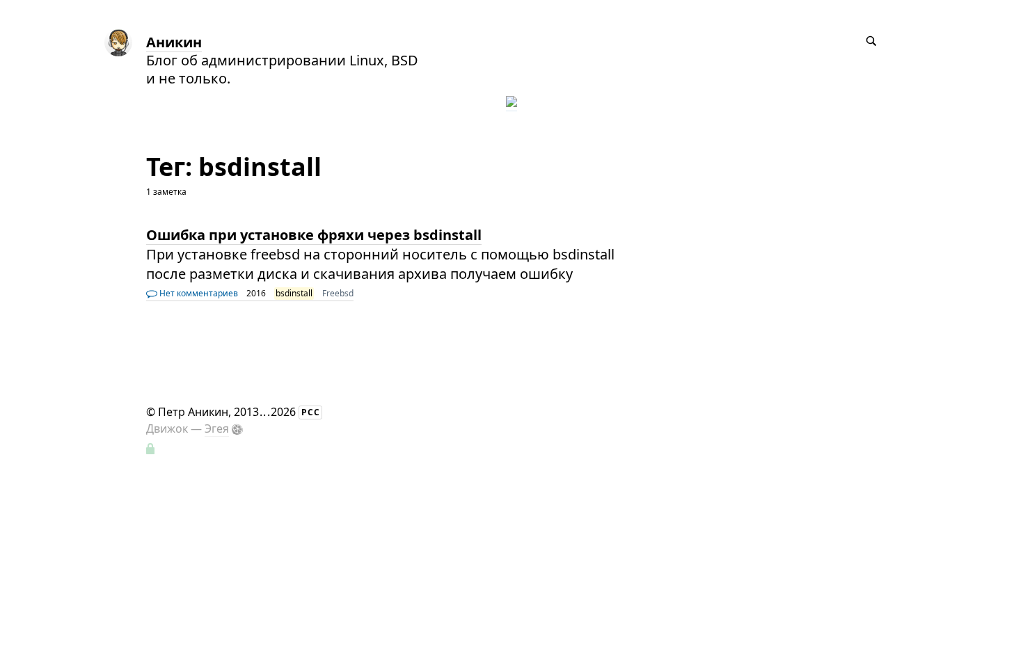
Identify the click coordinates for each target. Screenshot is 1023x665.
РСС (310, 412)
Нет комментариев (197, 293)
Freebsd (338, 293)
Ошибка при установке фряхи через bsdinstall (314, 234)
